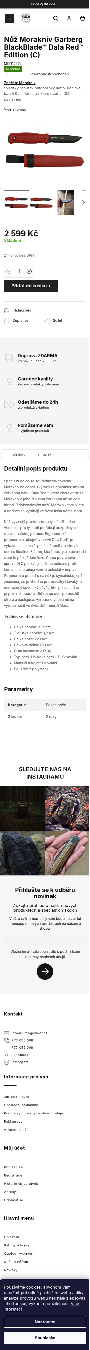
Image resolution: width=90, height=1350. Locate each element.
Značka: (20, 83)
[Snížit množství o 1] (8, 271)
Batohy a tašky (16, 1245)
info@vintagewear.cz (30, 1033)
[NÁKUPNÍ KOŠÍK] (82, 18)
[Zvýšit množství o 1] (29, 271)
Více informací (16, 109)
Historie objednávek (21, 1183)
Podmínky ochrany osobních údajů (33, 1113)
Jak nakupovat (16, 1097)
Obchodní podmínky (21, 1105)
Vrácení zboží (16, 1130)
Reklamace (13, 1121)
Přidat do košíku (29, 285)
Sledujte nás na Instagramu (45, 773)
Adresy (10, 1192)
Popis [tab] (19, 455)
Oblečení (11, 1237)
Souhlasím (45, 1337)
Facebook (20, 1055)
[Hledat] (56, 19)
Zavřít (31, 304)
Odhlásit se (13, 1200)
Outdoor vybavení (19, 1253)
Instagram (20, 1062)
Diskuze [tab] (46, 455)
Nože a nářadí (16, 1262)
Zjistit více (47, 4)
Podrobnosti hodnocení (50, 74)
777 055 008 (22, 1040)
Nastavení (45, 1321)
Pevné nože (56, 705)
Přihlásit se (46, 971)
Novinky (11, 1270)
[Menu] (10, 18)
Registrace (13, 1175)
